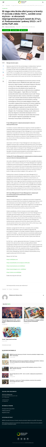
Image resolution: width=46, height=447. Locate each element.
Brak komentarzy (26, 26)
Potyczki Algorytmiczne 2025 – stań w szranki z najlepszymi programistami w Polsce (11, 321)
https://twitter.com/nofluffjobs (14, 272)
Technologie (4, 8)
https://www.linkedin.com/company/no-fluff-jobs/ (18, 262)
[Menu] (3, 2)
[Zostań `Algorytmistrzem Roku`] (12, 332)
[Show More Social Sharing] (29, 30)
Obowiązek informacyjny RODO (8, 408)
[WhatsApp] (3, 78)
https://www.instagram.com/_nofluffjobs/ (16, 269)
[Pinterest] (3, 75)
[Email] (3, 81)
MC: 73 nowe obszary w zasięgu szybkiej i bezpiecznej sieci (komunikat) (34, 320)
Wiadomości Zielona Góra (10, 26)
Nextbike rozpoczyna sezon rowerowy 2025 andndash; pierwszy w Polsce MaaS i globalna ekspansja (25, 368)
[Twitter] (3, 69)
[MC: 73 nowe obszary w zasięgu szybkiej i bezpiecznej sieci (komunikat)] (34, 312)
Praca (11, 289)
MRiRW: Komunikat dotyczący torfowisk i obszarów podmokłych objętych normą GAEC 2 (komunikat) (26, 355)
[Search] (42, 2)
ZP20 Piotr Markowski (29, 442)
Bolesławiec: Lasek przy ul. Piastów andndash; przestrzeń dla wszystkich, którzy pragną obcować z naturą (25, 381)
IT (7, 289)
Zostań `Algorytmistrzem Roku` (9, 339)
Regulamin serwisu (6, 412)
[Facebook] (3, 66)
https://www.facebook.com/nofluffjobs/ (16, 266)
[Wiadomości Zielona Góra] (23, 2)
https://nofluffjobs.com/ (12, 259)
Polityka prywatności (6, 410)
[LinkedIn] (3, 72)
